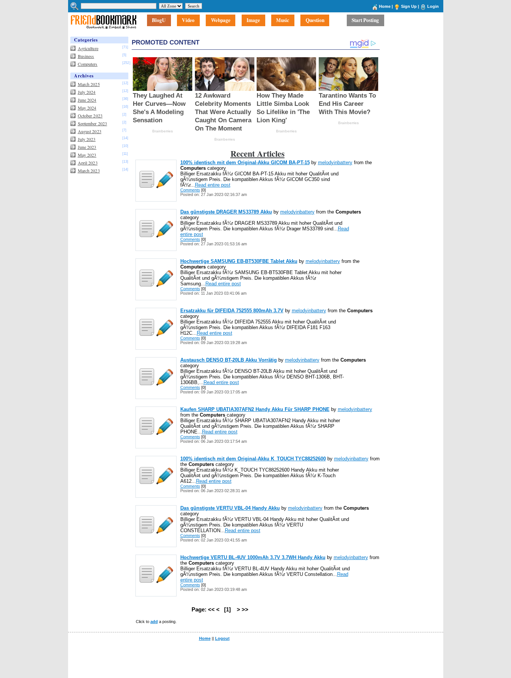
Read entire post (212, 185)
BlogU (159, 20)
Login (433, 6)
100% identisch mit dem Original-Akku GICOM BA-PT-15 (245, 162)
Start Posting (365, 20)
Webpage (220, 20)
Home (385, 6)
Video (188, 20)
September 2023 (92, 123)
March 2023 (89, 171)
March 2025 (89, 84)
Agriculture (88, 48)
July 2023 (87, 139)
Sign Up (409, 6)
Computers (88, 64)
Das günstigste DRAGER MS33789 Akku (226, 212)
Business (86, 56)
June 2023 (87, 147)
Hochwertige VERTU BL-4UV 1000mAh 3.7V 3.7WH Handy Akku (252, 557)
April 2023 (88, 163)
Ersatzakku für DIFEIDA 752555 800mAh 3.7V (232, 310)
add (154, 621)
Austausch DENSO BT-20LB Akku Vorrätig (228, 360)
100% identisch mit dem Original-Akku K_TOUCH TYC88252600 (253, 458)
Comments (190, 190)
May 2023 (87, 155)
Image (253, 20)
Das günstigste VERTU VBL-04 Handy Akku (230, 508)
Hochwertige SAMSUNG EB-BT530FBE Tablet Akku (238, 261)
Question (315, 20)
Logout (222, 638)
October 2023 (90, 116)
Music (282, 20)
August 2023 (89, 131)
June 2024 (87, 100)
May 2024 (87, 108)
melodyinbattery (335, 162)
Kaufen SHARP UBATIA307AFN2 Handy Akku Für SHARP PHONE (255, 409)
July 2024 (87, 92)
